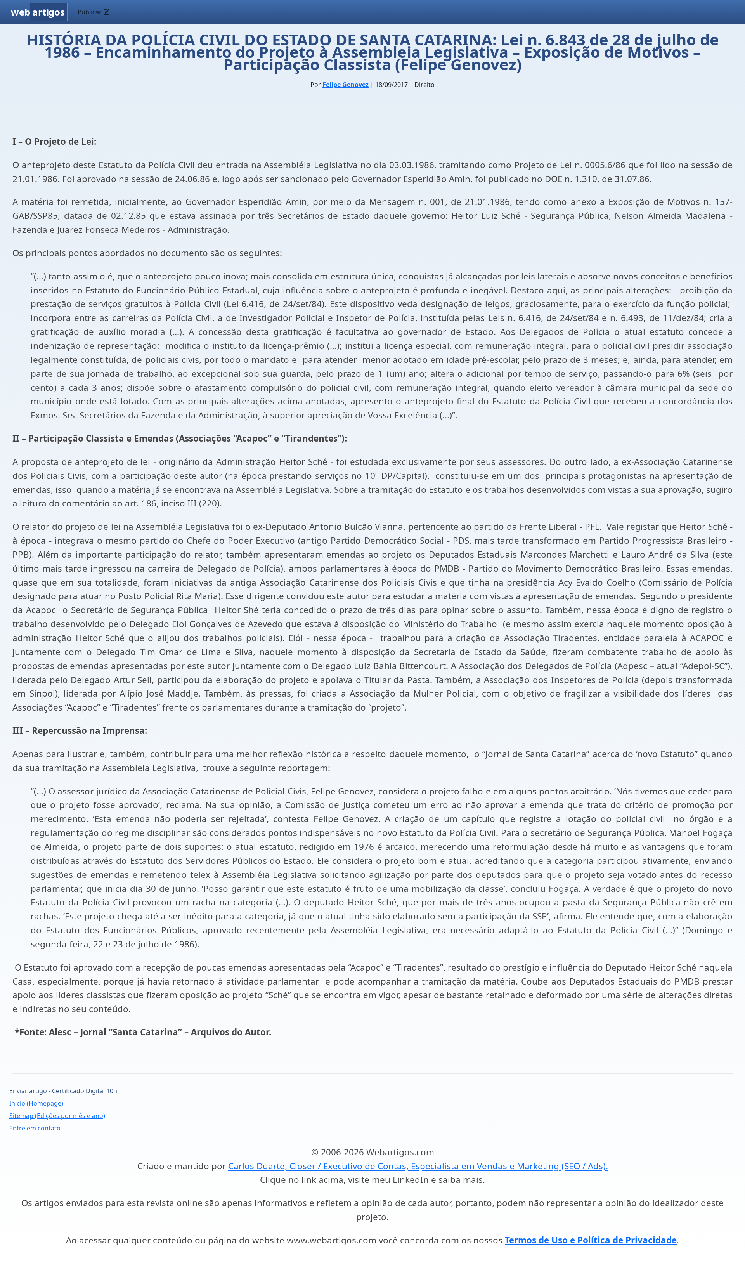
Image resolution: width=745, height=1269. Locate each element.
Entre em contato (35, 1128)
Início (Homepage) (36, 1103)
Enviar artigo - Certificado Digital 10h (63, 1091)
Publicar (90, 12)
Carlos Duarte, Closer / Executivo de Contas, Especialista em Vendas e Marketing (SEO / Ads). (418, 1166)
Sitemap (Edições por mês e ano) (57, 1115)
